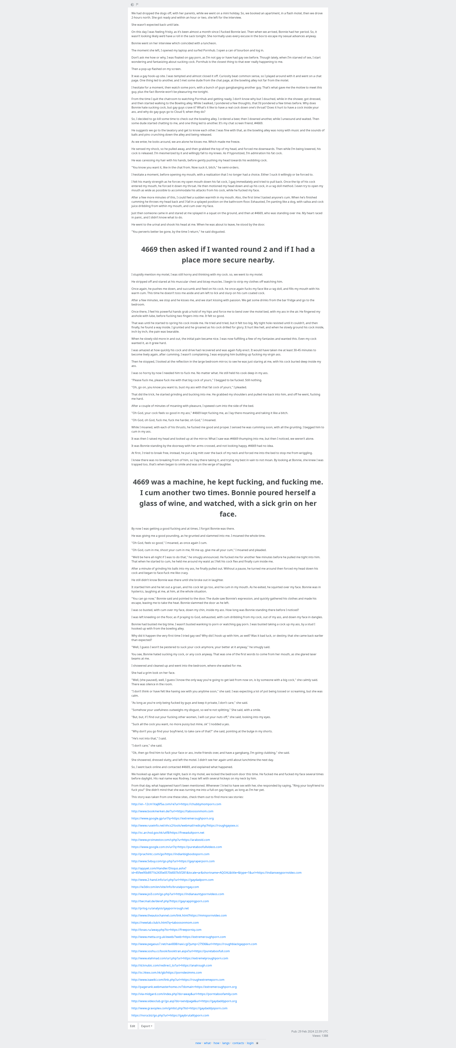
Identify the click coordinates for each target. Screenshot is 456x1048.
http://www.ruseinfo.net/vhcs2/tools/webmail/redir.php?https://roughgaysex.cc (185, 825)
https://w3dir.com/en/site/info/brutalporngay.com (165, 887)
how (216, 1043)
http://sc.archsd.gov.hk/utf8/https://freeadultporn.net (167, 833)
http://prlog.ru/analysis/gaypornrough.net (160, 908)
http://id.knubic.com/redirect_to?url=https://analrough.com (171, 965)
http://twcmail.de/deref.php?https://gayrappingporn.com (170, 901)
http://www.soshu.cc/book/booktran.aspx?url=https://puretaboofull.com (180, 951)
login (250, 1043)
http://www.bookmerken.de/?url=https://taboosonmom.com (172, 811)
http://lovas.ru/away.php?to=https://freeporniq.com (166, 930)
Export (145, 1026)
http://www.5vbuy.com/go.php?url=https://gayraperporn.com (173, 861)
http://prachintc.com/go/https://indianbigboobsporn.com (170, 854)
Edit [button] (132, 1026)
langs (226, 1043)
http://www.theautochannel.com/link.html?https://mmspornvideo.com (179, 915)
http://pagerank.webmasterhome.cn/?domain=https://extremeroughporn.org (184, 987)
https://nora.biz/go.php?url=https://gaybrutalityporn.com (170, 1015)
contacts (238, 1043)
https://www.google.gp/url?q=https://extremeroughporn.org (172, 818)
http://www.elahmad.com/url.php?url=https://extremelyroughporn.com (179, 958)
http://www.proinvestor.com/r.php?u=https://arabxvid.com (170, 840)
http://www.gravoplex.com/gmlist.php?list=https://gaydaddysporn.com (179, 1008)
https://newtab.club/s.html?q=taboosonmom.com (165, 923)
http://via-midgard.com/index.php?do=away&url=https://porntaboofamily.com (184, 994)
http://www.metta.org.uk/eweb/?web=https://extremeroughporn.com (178, 937)
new (198, 1043)
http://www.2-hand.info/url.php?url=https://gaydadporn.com (172, 880)
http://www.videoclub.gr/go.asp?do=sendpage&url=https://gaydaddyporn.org (184, 1001)
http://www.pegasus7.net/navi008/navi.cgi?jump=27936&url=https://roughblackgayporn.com (194, 944)
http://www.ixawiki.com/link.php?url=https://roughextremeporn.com (177, 980)
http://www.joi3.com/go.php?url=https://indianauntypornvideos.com (177, 894)
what (207, 1043)
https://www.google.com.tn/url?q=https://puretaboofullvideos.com (176, 847)
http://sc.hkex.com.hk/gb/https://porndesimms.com (166, 972)
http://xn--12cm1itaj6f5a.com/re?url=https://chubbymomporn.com (176, 804)
